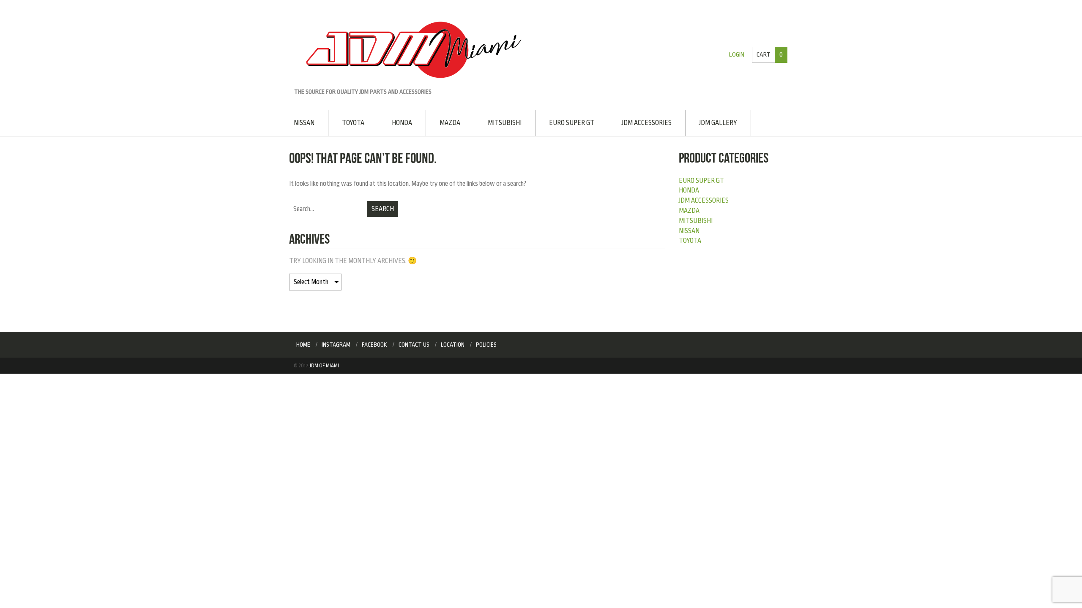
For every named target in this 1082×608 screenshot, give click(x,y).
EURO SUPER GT (564, 122)
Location (452, 343)
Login (738, 54)
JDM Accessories (639, 122)
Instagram (336, 343)
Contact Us (414, 343)
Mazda (445, 122)
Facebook (374, 343)
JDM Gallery (708, 122)
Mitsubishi (499, 122)
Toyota (352, 122)
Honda (399, 122)
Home (303, 343)
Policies (486, 343)
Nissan (304, 122)
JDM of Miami (324, 365)
